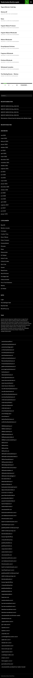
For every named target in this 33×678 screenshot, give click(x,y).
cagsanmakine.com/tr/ (7, 621)
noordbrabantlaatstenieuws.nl (9, 388)
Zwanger (16, 329)
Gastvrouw (20, 323)
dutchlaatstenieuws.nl (7, 355)
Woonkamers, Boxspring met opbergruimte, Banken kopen (16, 118)
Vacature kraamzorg (17, 328)
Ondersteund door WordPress (7, 676)
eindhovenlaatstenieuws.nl (8, 358)
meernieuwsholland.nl (7, 383)
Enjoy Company (5, 240)
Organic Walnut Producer (8, 25)
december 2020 (5, 186)
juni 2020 (3, 196)
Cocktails (18, 320)
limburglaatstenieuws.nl (8, 377)
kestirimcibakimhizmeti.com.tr (10, 521)
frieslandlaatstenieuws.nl (8, 363)
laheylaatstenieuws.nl (7, 374)
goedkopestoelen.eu (7, 545)
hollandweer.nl (5, 372)
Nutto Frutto (4, 258)
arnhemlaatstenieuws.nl (8, 349)
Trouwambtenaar (4, 328)
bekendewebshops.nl (7, 481)
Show (14, 325)
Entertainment (26, 322)
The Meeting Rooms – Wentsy (9, 74)
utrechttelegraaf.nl (6, 413)
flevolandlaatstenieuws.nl (8, 361)
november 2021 (5, 162)
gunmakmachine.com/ (7, 664)
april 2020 (3, 202)
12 (17, 85)
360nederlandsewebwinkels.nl (9, 456)
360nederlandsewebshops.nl (9, 453)
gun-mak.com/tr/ (6, 624)
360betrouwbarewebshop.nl (9, 440)
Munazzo (3, 246)
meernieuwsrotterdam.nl (8, 386)
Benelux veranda (5, 228)
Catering (13, 320)
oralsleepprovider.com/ (8, 654)
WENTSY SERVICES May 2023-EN (10, 106)
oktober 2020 (4, 189)
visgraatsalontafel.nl (7, 549)
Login (2, 299)
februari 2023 (4, 141)
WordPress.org (5, 308)
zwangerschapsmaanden (6, 331)
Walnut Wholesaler (6, 39)
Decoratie (11, 322)
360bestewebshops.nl (7, 434)
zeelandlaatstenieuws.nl (8, 419)
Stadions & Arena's (13, 326)
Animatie (7, 319)
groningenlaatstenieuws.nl (8, 369)
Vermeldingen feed (6, 302)
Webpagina (26, 328)
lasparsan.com (5, 597)
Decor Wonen (4, 237)
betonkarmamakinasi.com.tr (9, 612)
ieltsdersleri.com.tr (7, 642)
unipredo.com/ (5, 633)
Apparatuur (11, 319)
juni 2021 (3, 174)
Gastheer (15, 323)
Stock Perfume (5, 273)
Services (11, 325)
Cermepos (3, 231)
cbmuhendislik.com (7, 509)
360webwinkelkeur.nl (7, 470)
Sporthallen (3, 326)
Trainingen (19, 326)
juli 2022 (3, 150)
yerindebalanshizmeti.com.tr (9, 515)
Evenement (3, 323)
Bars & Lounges (22, 319)
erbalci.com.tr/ (5, 657)
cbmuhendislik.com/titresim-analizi (11, 615)
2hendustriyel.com (6, 618)
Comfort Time (4, 234)
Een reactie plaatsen (13, 13)
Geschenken (25, 323)
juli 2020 (3, 192)
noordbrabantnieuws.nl (8, 391)
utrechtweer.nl (5, 416)
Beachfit (3, 225)
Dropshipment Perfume (8, 46)
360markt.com (5, 451)
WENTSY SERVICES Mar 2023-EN (10, 115)
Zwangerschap (21, 329)
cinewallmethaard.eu (7, 539)
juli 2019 (3, 208)
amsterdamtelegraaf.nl (7, 347)
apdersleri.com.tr (6, 639)
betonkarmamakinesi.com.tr (9, 609)
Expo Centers (8, 323)
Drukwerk (21, 322)
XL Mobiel (3, 288)
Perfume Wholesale (6, 60)
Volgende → (24, 85)
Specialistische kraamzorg (24, 325)
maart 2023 (4, 138)
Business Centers (4, 320)
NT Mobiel (3, 255)
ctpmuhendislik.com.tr (7, 645)
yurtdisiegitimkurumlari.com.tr (10, 636)
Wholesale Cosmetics (7, 67)
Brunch (26, 319)
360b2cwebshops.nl (7, 431)
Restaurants (3, 325)
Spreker (7, 326)
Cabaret (10, 320)
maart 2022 (4, 156)
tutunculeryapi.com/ (7, 648)
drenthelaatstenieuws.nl (8, 352)
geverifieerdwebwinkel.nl (8, 495)
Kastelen (29, 323)
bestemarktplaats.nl (7, 484)
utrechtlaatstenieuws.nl (8, 411)
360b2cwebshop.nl (7, 428)
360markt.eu (5, 445)
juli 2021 (3, 171)
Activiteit (3, 319)
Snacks (17, 325)
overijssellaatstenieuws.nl (8, 397)
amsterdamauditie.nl (7, 341)
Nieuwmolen (4, 252)
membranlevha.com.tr (7, 600)
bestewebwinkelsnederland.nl (9, 487)
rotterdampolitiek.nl (7, 402)
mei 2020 (3, 199)
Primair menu (31, 2)
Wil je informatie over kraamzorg (7, 329)
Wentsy (3, 285)
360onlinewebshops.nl (7, 459)
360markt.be (5, 448)
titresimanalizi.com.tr (7, 518)
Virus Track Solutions (6, 282)
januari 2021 (4, 183)
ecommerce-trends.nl (7, 492)
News (2, 19)
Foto (12, 323)
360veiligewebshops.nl (7, 465)
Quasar (3, 267)
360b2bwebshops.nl (7, 426)
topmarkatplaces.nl (7, 503)
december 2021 (5, 159)
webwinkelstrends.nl (7, 506)
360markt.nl (5, 442)
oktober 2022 (4, 147)
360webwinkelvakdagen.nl (8, 476)
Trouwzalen (10, 328)
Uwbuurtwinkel (5, 279)
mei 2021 (3, 177)
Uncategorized (4, 276)
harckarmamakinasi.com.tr (9, 606)
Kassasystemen (5, 243)
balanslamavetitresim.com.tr (9, 512)
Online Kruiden (5, 261)
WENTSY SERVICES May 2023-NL (10, 109)
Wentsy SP (4, 12)
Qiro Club (3, 264)
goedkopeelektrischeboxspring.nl (10, 527)
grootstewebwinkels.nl (7, 498)
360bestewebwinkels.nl (8, 437)
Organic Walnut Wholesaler (9, 32)
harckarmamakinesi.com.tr (9, 603)
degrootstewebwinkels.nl (8, 489)
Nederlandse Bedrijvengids (10, 2)
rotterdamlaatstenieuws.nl (8, 399)
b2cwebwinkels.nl (6, 478)
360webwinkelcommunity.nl (9, 467)
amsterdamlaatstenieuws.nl (9, 344)
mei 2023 (3, 135)
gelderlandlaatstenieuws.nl (9, 366)
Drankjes (17, 322)
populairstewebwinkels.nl (8, 501)
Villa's (22, 328)
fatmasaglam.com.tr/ (7, 661)
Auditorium (16, 319)
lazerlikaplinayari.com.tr (8, 524)
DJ (14, 322)
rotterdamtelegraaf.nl (7, 405)
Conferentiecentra (24, 320)
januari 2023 (4, 144)
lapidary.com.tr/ (6, 630)
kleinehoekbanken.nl (7, 533)
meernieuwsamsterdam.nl (8, 380)
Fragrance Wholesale (7, 53)
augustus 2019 (4, 205)
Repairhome (4, 270)
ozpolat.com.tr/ (6, 627)
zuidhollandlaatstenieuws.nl (9, 422)
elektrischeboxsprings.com (9, 530)
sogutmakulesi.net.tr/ (7, 651)
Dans (8, 322)
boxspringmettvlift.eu (7, 536)
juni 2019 (3, 211)
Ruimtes (7, 325)
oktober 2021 (4, 165)
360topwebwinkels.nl (7, 462)
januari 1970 (4, 214)
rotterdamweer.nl (6, 408)
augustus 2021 (4, 168)
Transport (24, 326)
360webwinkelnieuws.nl (8, 473)
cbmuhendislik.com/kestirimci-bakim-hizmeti (13, 667)
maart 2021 (4, 180)
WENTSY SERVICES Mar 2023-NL (10, 112)
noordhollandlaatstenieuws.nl (9, 394)
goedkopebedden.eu (7, 542)
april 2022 (3, 153)
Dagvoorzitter (4, 322)
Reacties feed (4, 305)
